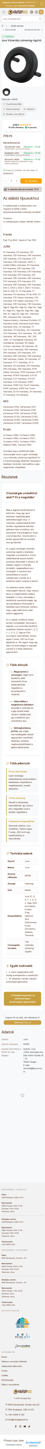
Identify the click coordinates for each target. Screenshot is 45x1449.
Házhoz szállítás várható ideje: (22, 170)
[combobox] (23, 19)
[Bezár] (42, 4)
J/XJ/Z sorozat (17, 26)
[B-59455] (23, 65)
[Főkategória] (3, 26)
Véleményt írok (21, 1022)
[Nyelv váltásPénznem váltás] (31, 12)
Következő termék (32, 30)
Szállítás (5, 1375)
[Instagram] (20, 1426)
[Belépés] (36, 12)
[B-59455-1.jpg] (6, 92)
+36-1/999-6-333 (8, 1244)
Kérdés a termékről (15, 114)
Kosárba (33, 181)
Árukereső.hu (33, 1445)
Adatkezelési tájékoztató (12, 1366)
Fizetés (5, 1371)
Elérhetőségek (8, 1380)
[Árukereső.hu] (33, 1442)
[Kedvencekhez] (12, 109)
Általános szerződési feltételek (14, 1361)
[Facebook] (16, 1426)
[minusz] (6, 181)
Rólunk (4, 1357)
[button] (22, 126)
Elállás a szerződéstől (10, 1384)
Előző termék (10, 30)
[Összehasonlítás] (12, 104)
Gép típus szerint (7, 26)
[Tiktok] (29, 1426)
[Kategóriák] (4, 12)
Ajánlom (30, 109)
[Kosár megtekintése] (41, 12)
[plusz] (16, 181)
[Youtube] (24, 1426)
